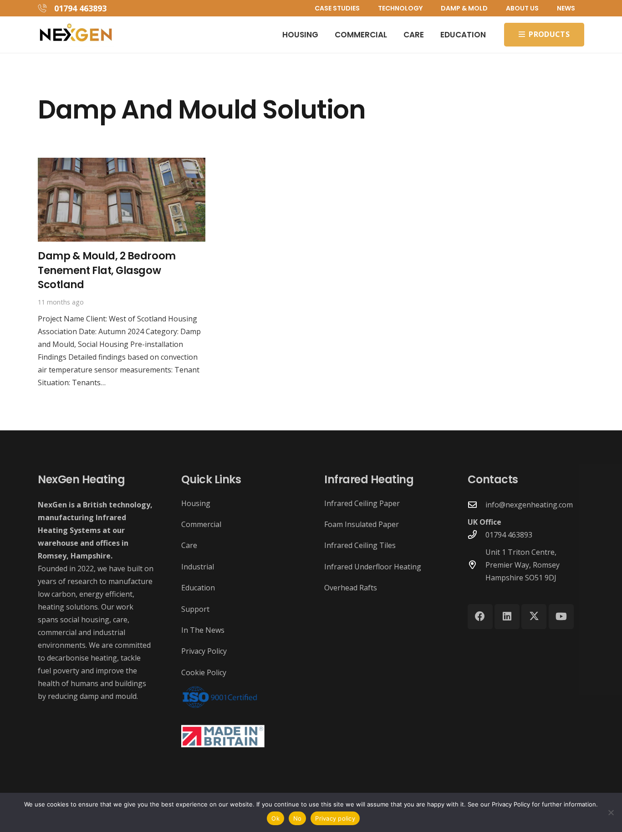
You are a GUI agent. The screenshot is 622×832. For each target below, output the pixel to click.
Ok (275, 818)
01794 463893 (508, 535)
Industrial (197, 567)
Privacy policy (335, 818)
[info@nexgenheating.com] (477, 504)
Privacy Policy (204, 651)
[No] (610, 812)
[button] (426, 8)
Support (195, 609)
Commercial (201, 524)
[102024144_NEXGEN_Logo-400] (76, 34)
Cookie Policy (203, 672)
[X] (533, 616)
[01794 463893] (477, 534)
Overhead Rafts (350, 588)
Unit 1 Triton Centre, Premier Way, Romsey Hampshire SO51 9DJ (522, 565)
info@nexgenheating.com (529, 505)
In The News (202, 630)
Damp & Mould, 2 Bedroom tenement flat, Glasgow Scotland (107, 270)
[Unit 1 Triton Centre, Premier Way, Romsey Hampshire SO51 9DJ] (477, 564)
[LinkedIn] (507, 616)
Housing (195, 503)
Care (189, 545)
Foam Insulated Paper (361, 524)
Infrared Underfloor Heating (372, 567)
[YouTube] (561, 616)
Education (198, 588)
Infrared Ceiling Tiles (360, 545)
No (297, 818)
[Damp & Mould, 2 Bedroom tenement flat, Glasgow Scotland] (121, 164)
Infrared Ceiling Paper (362, 503)
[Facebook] (480, 616)
